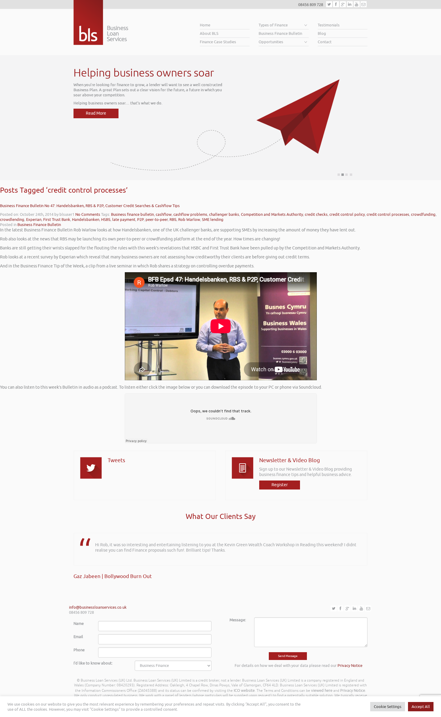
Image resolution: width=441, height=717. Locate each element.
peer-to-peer (157, 219)
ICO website (244, 690)
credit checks (316, 214)
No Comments (87, 214)
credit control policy (347, 214)
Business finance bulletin (132, 214)
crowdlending (12, 219)
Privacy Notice (350, 665)
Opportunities (271, 41)
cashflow (164, 214)
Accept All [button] (421, 706)
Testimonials (329, 25)
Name (79, 623)
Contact (325, 41)
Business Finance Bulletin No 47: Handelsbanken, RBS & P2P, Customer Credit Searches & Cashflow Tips (90, 205)
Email (78, 636)
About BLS (209, 33)
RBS (173, 219)
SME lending (213, 219)
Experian (33, 219)
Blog (322, 33)
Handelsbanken (85, 219)
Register (280, 484)
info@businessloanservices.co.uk (98, 607)
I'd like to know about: (93, 663)
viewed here (321, 690)
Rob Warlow (189, 219)
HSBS (105, 219)
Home (205, 25)
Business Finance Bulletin (280, 33)
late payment (123, 219)
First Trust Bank (56, 219)
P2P (140, 219)
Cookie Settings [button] (387, 706)
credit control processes (388, 214)
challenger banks (224, 214)
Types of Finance (273, 25)
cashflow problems (190, 214)
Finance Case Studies (218, 41)
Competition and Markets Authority (272, 214)
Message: (238, 619)
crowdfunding (423, 214)
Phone (79, 649)
